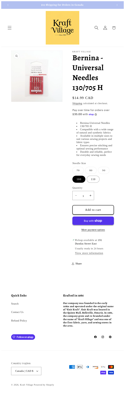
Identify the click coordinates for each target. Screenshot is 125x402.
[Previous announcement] (8, 5)
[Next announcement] (117, 5)
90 (105, 171)
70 (80, 171)
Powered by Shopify (44, 385)
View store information (89, 253)
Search (15, 303)
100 (79, 179)
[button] (9, 27)
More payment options (93, 229)
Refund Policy (19, 320)
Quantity (77, 187)
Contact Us (17, 312)
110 (93, 179)
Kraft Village (26, 385)
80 (93, 171)
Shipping (77, 103)
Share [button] (78, 263)
